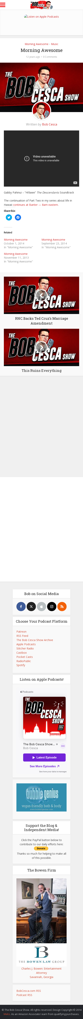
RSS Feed (22, 636)
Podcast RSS (24, 995)
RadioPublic (23, 661)
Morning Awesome (36, 44)
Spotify (20, 665)
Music (54, 44)
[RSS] (62, 606)
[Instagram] (51, 606)
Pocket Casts (24, 657)
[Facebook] (21, 606)
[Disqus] (41, 426)
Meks (7, 1014)
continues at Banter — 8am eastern (35, 205)
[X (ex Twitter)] (31, 606)
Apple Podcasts (26, 644)
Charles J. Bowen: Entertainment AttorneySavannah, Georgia (41, 973)
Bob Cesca (49, 124)
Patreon (21, 631)
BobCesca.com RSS (28, 991)
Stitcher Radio (25, 648)
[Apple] (41, 606)
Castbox (21, 652)
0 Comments (50, 56)
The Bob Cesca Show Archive (34, 640)
